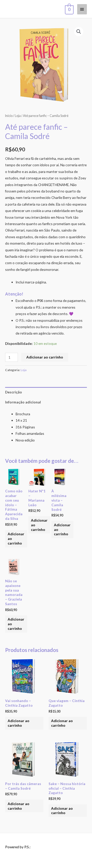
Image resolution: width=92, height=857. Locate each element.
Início (9, 116)
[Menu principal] (82, 9)
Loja (18, 116)
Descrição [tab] (13, 392)
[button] (78, 31)
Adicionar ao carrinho (44, 357)
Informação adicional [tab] (23, 402)
